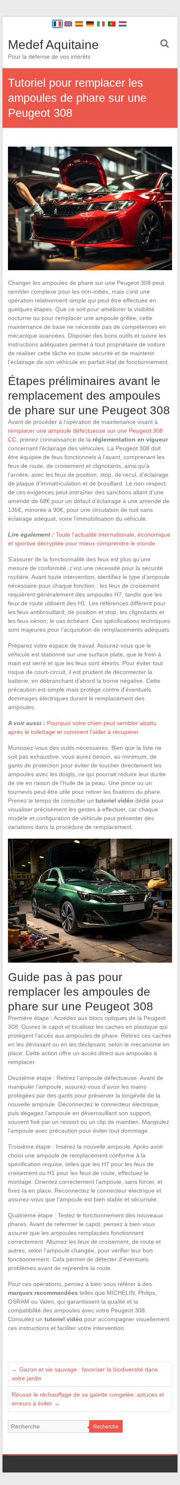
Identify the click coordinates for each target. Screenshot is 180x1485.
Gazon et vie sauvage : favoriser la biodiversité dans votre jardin (85, 1374)
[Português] (112, 24)
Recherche (105, 1427)
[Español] (79, 24)
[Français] (57, 24)
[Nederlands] (122, 24)
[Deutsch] (90, 24)
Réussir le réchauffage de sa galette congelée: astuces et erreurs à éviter (88, 1399)
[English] (68, 24)
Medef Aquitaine (53, 45)
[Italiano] (101, 24)
